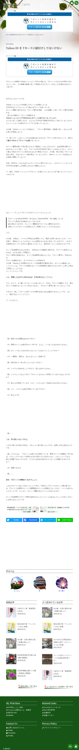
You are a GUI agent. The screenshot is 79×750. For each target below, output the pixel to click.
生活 (12, 34)
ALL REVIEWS (49, 710)
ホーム (8, 34)
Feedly (10, 736)
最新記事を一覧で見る (28, 686)
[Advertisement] (39, 193)
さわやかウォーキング (52, 707)
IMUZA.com (12, 713)
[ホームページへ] (75, 746)
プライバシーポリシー (52, 728)
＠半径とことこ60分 (16, 4)
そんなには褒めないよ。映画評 (19, 710)
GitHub (10, 715)
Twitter (10, 730)
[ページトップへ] (70, 746)
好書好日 (47, 713)
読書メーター (49, 715)
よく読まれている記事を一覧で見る (60, 687)
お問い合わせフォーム (16, 728)
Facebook (11, 733)
